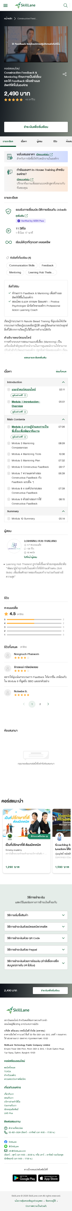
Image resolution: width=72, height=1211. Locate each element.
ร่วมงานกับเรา (10, 1106)
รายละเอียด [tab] (8, 141)
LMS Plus (8, 1113)
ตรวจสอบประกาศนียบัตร (15, 1079)
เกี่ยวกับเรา (9, 1094)
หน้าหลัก (8, 19)
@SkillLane (14, 1147)
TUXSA (7, 1072)
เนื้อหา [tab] (24, 141)
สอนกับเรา (8, 1098)
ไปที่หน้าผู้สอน (30, 557)
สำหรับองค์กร (10, 1075)
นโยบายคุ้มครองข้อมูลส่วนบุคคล (28, 1201)
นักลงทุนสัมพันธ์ (11, 1109)
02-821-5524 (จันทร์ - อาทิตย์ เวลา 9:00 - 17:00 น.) (32, 1132)
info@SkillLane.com (17, 1151)
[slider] (32, 59)
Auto (50, 60)
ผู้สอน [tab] (39, 141)
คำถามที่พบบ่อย (16, 1128)
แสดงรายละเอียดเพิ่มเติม (35, 358)
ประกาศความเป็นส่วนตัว (36, 1206)
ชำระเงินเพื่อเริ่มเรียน (36, 126)
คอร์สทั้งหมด (9, 1068)
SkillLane (12, 1142)
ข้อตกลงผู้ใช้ (51, 1201)
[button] (21, 265)
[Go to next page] (48, 704)
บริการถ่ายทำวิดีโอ (12, 1102)
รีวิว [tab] (55, 141)
